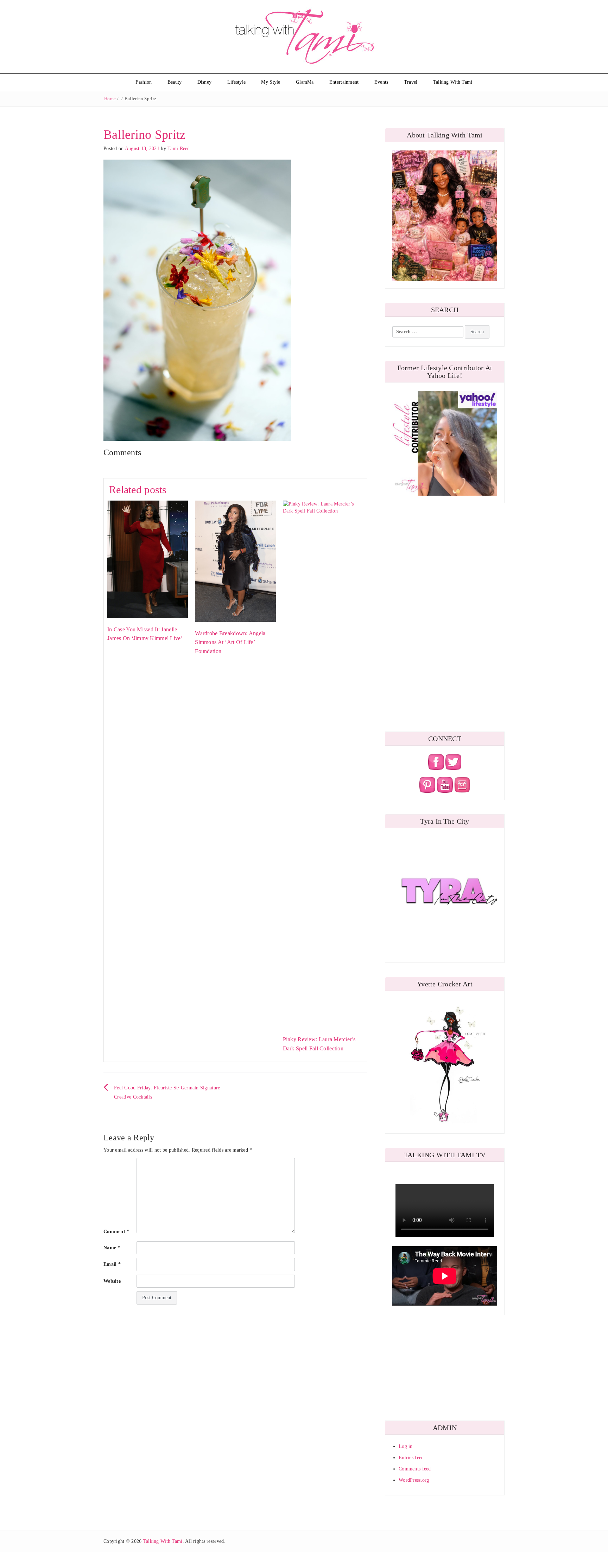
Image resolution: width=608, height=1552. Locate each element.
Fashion (143, 82)
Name (111, 1247)
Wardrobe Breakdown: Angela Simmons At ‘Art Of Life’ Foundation (230, 642)
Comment (116, 1231)
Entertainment (344, 82)
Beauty (174, 82)
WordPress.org (414, 1480)
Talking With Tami (453, 82)
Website (112, 1281)
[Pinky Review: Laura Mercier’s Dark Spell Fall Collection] (323, 763)
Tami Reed (178, 148)
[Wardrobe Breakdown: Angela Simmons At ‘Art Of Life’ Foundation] (235, 561)
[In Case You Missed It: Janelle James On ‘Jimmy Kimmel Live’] (147, 558)
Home (110, 98)
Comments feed (415, 1468)
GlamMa (305, 82)
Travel (411, 82)
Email (112, 1264)
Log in (406, 1446)
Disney (204, 82)
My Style (270, 82)
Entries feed (411, 1457)
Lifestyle (236, 82)
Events (381, 82)
